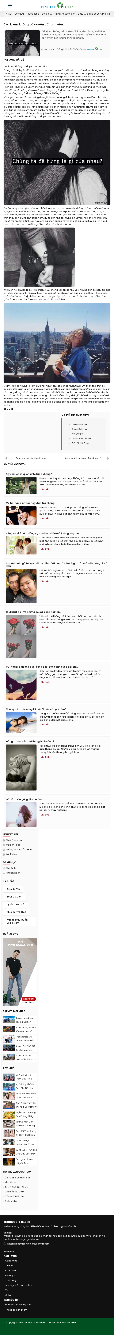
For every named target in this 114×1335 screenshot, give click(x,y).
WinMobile (12, 854)
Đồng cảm (47, 14)
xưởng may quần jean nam (17, 921)
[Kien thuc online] (57, 5)
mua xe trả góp (16, 912)
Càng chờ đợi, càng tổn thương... (31, 458)
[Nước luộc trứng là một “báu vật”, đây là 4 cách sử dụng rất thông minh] (9, 1153)
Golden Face (13, 845)
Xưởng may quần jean (19, 849)
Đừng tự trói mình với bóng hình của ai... (31, 741)
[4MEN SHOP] (20, 972)
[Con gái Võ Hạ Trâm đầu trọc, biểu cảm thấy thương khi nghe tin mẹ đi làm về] (9, 1079)
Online (8, 1295)
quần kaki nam (80, 429)
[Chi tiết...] (45, 489)
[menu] (10, 6)
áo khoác (77, 434)
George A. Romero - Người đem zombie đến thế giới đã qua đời (25, 1165)
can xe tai (13, 889)
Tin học (9, 1266)
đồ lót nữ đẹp (80, 443)
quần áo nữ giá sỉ (15, 1192)
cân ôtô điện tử (14, 1196)
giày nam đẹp (80, 424)
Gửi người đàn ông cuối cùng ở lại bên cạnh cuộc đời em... (42, 667)
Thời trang (10, 1280)
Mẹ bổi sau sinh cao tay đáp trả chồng (30, 503)
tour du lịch (14, 897)
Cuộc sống (33, 14)
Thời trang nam (15, 840)
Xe (6, 1290)
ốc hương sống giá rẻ (18, 1178)
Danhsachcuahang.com (18, 1305)
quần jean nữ (15, 904)
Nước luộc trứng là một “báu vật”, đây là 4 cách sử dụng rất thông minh (26, 1156)
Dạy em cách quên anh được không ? (83, 458)
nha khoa (10, 1182)
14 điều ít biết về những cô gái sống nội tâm (33, 612)
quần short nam (81, 438)
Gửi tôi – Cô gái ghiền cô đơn (24, 799)
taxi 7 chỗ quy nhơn (16, 1187)
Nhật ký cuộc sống (65, 14)
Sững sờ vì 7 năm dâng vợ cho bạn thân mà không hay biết (43, 533)
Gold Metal (11, 1201)
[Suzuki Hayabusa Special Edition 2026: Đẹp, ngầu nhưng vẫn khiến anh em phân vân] (9, 1019)
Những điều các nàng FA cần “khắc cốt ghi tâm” (36, 709)
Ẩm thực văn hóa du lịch (18, 1285)
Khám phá (10, 1276)
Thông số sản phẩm (16, 1310)
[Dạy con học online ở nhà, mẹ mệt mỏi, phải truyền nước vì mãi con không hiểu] (9, 1142)
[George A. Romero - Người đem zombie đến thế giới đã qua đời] (9, 1162)
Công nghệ (11, 1261)
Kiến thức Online (16, 14)
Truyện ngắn (13, 873)
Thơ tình (11, 868)
